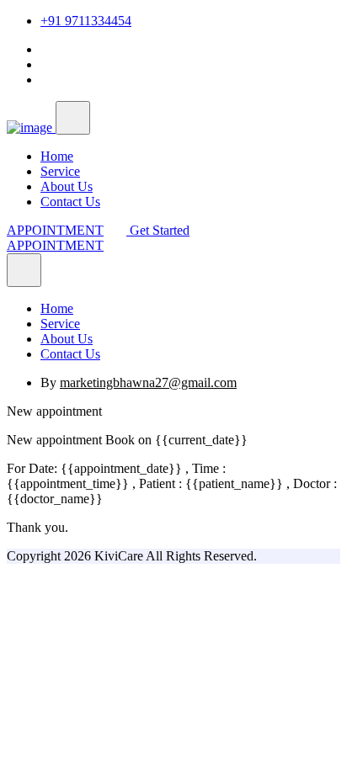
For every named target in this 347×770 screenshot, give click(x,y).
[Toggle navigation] (73, 118)
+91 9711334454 (85, 20)
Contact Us (70, 201)
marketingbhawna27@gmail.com (148, 382)
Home (56, 156)
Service (60, 171)
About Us (66, 186)
